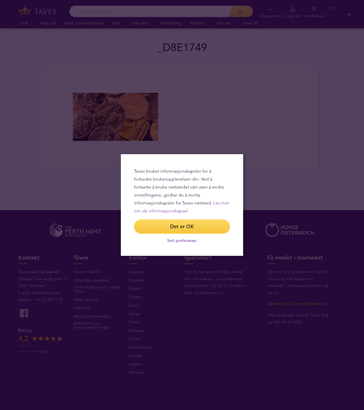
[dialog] (182, 205)
